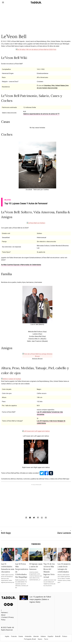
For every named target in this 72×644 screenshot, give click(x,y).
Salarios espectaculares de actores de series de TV (41, 114)
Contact (5, 617)
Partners (4, 612)
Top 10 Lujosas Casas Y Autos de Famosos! (25, 203)
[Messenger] (30, 517)
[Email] (45, 517)
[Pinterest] (38, 517)
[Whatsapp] (41, 517)
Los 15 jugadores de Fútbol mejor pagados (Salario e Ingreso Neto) (40, 599)
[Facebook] (26, 517)
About (3, 615)
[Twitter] (34, 517)
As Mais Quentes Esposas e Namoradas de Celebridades (21, 265)
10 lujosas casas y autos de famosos (35, 566)
